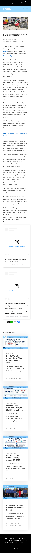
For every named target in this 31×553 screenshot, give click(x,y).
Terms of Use (9, 538)
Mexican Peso (12, 428)
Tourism (8, 527)
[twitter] (18, 2)
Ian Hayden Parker (11, 41)
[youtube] (21, 2)
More (22, 41)
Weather (11, 478)
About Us (15, 542)
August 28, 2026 (11, 503)
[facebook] (15, 2)
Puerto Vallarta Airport (16, 378)
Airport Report (13, 376)
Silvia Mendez (17, 264)
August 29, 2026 (11, 353)
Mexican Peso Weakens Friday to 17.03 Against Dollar (14, 408)
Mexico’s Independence (10, 56)
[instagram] (25, 2)
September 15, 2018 (11, 39)
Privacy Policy (21, 538)
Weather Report (13, 476)
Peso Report (12, 426)
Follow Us (14, 4)
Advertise (21, 4)
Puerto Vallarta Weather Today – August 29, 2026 (13, 458)
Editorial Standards (13, 540)
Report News (8, 4)
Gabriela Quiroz (18, 316)
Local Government (14, 523)
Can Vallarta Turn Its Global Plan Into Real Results (15, 508)
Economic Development (15, 525)
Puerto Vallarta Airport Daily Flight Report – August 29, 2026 (14, 359)
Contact (23, 542)
